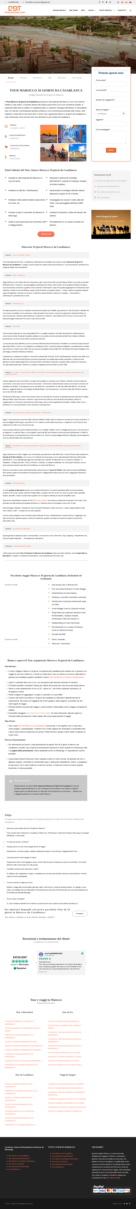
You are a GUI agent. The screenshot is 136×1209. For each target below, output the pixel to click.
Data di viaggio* (102, 110)
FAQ (49, 78)
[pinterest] (102, 2)
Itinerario (23, 78)
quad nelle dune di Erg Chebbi (38, 713)
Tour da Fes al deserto (16, 1164)
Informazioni (37, 78)
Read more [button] (43, 972)
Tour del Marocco (14, 1169)
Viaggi (91, 10)
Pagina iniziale (59, 10)
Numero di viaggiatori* (105, 100)
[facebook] (99, 2)
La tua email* (101, 90)
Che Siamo (73, 10)
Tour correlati (77, 78)
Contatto (122, 10)
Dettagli (11, 78)
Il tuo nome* (101, 80)
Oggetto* (99, 120)
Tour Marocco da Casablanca (18, 1156)
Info (83, 10)
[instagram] (110, 2)
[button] (85, 962)
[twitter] (106, 2)
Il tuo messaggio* (103, 129)
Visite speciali (105, 10)
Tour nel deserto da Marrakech (19, 1158)
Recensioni (62, 78)
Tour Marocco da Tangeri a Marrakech (21, 1161)
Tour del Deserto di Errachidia (18, 1166)
